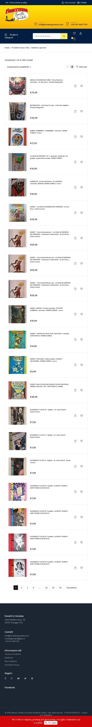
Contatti (83, 3)
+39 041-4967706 (12, 641)
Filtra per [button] (83, 67)
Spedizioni (9, 658)
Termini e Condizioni (13, 654)
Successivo (71, 587)
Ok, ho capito (51, 723)
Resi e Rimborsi (11, 661)
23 (53, 587)
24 (60, 587)
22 (46, 587)
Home (7, 48)
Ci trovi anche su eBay (18, 3)
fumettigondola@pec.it (15, 638)
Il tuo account (70, 3)
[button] (81, 33)
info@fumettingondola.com (17, 636)
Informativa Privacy (12, 665)
